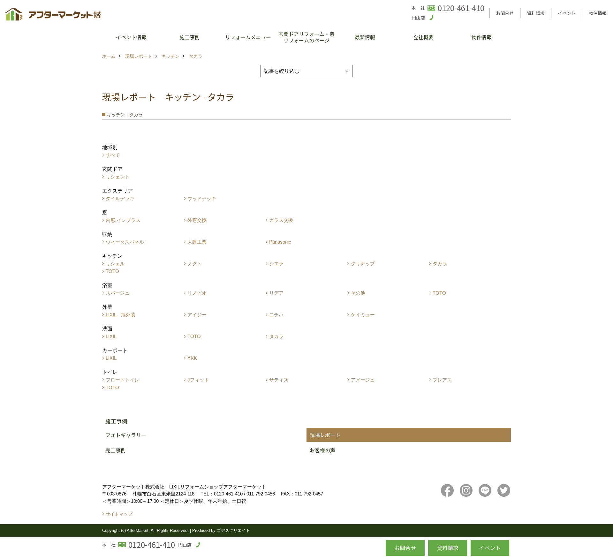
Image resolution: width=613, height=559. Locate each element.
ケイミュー (363, 314)
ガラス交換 (281, 220)
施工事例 (189, 37)
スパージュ (118, 293)
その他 (358, 293)
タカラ (440, 263)
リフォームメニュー (248, 37)
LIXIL (111, 336)
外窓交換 (197, 220)
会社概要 (423, 37)
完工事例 (115, 450)
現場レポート (325, 435)
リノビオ (197, 293)
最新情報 (365, 37)
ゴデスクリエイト (233, 530)
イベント (567, 13)
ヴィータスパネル (125, 242)
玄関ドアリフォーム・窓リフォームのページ (306, 37)
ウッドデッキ (201, 198)
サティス (278, 379)
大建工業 (197, 242)
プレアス (442, 379)
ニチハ (276, 314)
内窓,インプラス (123, 220)
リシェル (115, 263)
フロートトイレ (122, 379)
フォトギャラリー (125, 435)
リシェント (118, 176)
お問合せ (505, 13)
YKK (192, 358)
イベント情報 (131, 37)
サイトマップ (119, 514)
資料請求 (536, 13)
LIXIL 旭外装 (120, 314)
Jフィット (198, 379)
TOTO (112, 271)
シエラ (276, 263)
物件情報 (598, 13)
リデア (276, 293)
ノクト (194, 263)
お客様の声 (322, 450)
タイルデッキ (120, 198)
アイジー (197, 314)
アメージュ (363, 379)
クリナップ (363, 263)
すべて (113, 155)
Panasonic (280, 242)
